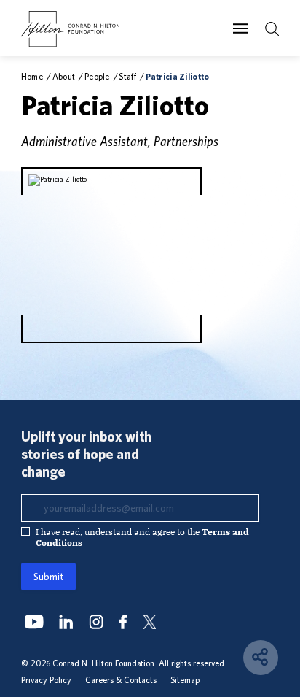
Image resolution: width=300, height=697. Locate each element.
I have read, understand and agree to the (142, 537)
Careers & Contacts (121, 680)
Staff (127, 76)
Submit (48, 576)
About (63, 76)
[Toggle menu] (240, 28)
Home (32, 76)
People (97, 76)
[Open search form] (272, 29)
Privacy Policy (46, 680)
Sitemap (185, 680)
